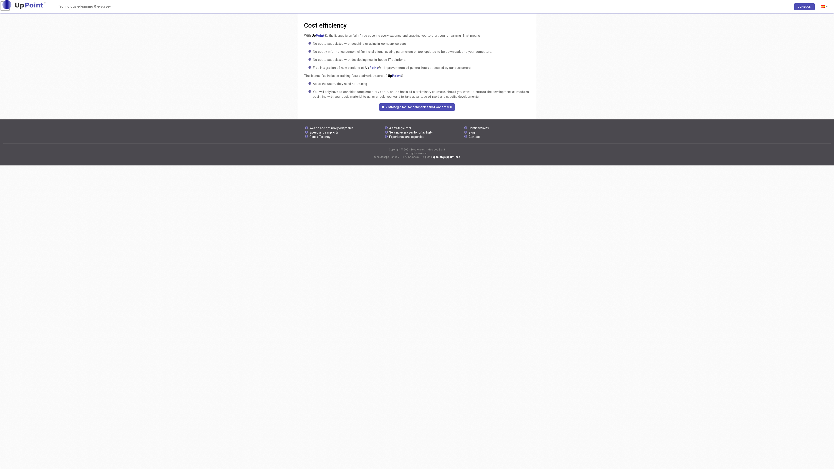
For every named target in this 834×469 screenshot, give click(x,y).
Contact (474, 137)
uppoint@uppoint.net (446, 157)
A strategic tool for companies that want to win (418, 107)
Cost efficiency (319, 137)
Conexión (804, 6)
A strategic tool (400, 128)
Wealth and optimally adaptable (331, 128)
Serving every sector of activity (411, 132)
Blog (472, 132)
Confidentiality (479, 128)
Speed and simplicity (323, 132)
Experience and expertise (406, 137)
